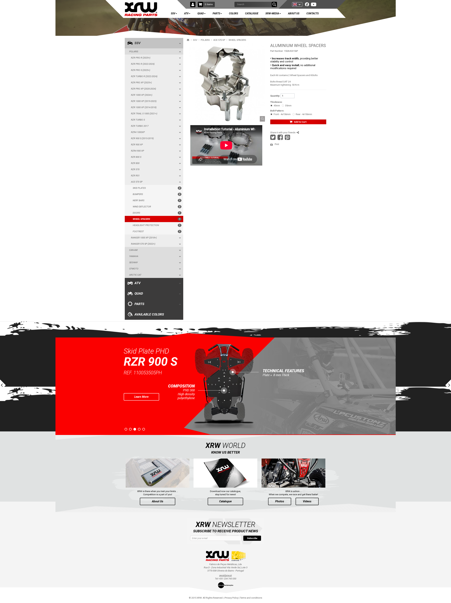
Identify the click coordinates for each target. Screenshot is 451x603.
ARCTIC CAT (135, 274)
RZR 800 (135, 163)
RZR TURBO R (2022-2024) (144, 76)
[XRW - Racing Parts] (141, 9)
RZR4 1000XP (138, 132)
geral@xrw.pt (225, 575)
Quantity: (275, 95)
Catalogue (225, 501)
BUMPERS (156, 194)
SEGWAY (133, 262)
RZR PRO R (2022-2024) (143, 64)
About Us (157, 501)
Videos (307, 501)
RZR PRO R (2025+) (140, 57)
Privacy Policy (231, 597)
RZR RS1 (135, 175)
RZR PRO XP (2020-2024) (143, 88)
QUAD (139, 293)
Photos (279, 501)
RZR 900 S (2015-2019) (142, 138)
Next (448, 385)
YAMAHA (133, 256)
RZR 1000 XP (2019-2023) (143, 101)
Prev (3, 385)
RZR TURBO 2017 (140, 126)
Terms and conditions (251, 597)
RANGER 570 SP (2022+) (143, 243)
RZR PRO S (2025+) (140, 70)
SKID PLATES (156, 188)
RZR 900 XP (137, 144)
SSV (138, 43)
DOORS (156, 212)
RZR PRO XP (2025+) (141, 82)
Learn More (141, 396)
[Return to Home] (187, 40)
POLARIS (133, 51)
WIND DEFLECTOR (156, 206)
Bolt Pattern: (277, 110)
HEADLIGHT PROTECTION (156, 225)
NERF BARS (156, 200)
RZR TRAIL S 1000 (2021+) (144, 113)
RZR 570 (135, 169)
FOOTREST (156, 231)
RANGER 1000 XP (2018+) (144, 237)
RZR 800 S (136, 157)
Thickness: (276, 102)
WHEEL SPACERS (156, 219)
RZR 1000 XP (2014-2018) (143, 107)
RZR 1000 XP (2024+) (141, 95)
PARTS (139, 304)
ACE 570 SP (136, 181)
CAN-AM (133, 250)
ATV (138, 283)
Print (277, 144)
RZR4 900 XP (137, 150)
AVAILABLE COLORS (149, 314)
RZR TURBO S (138, 119)
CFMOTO (133, 268)
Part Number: (276, 51)
